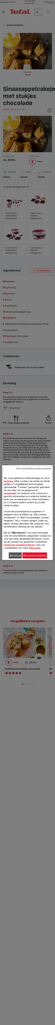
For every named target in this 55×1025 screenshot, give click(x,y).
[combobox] (16, 501)
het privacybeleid (16, 564)
